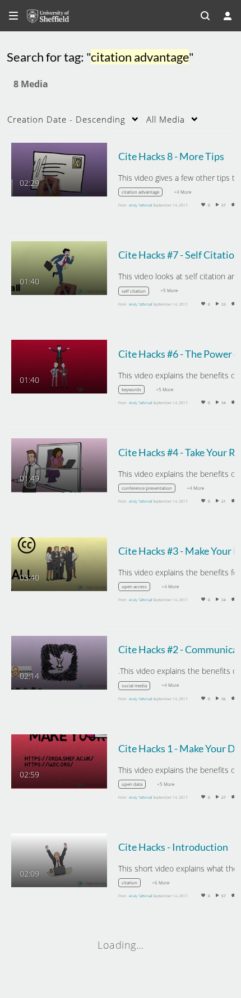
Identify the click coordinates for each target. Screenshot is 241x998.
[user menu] (228, 16)
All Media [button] (165, 119)
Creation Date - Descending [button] (66, 119)
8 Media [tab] (30, 84)
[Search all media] (205, 16)
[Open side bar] (13, 16)
